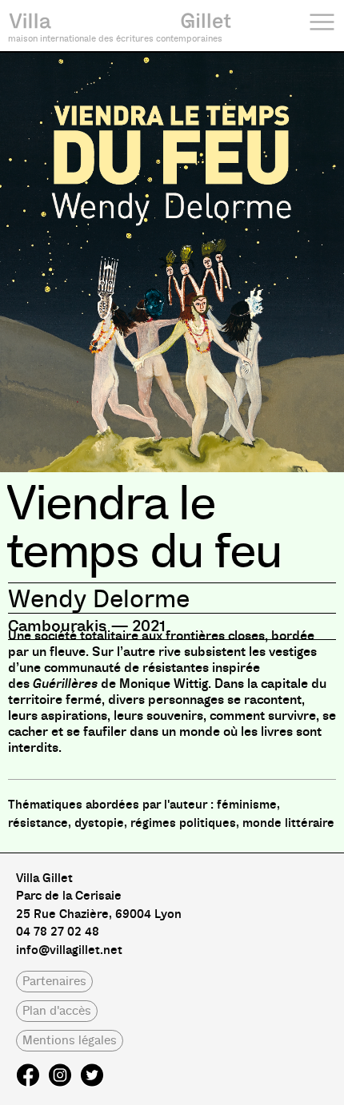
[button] (54, 981)
